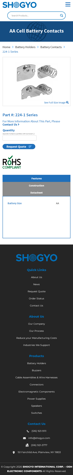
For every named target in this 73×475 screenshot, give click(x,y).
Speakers (36, 405)
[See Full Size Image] (36, 81)
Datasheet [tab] (36, 192)
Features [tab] (36, 178)
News (36, 284)
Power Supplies (36, 398)
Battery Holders (25, 47)
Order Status (36, 298)
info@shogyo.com (39, 438)
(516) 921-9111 (39, 430)
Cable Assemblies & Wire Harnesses (36, 377)
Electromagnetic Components (37, 391)
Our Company (36, 323)
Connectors (36, 384)
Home (6, 47)
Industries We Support (36, 345)
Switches (36, 412)
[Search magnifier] (61, 15)
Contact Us (10, 124)
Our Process (36, 330)
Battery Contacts (51, 47)
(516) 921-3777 (39, 445)
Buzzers (36, 370)
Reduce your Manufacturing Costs (36, 338)
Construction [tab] (36, 185)
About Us (36, 277)
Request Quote (16, 146)
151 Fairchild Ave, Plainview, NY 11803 (39, 452)
